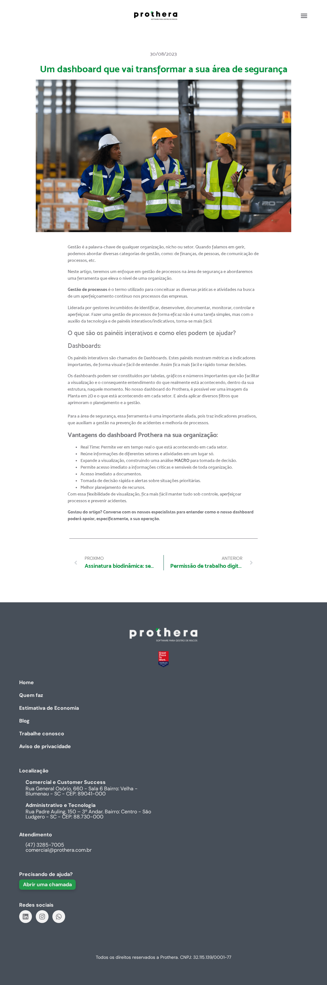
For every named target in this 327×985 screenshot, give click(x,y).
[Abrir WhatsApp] (311, 969)
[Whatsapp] (58, 916)
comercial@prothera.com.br (59, 850)
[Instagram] (42, 916)
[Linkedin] (25, 916)
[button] (304, 15)
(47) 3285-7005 (45, 844)
